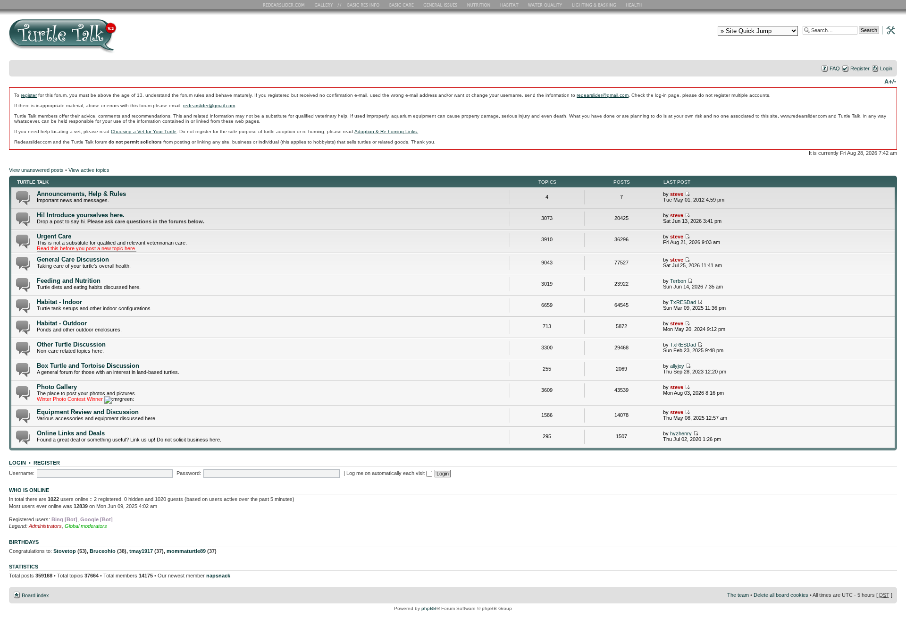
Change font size (890, 80)
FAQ (835, 68)
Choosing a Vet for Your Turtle (143, 131)
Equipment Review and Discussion (88, 411)
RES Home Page (285, 4)
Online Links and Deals (71, 433)
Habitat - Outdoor (62, 323)
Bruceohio (103, 551)
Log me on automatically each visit (386, 473)
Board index (35, 595)
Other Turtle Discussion (71, 344)
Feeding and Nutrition (69, 280)
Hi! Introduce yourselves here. (81, 215)
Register (860, 68)
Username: (21, 473)
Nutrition (479, 4)
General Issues (441, 4)
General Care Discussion (73, 259)
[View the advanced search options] (888, 30)
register (29, 95)
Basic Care (401, 4)
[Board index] (130, 39)
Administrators (45, 526)
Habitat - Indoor (59, 301)
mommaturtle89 (186, 551)
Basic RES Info (361, 4)
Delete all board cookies (781, 595)
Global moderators (86, 526)
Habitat (509, 4)
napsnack (218, 575)
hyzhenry (681, 433)
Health (635, 4)
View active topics (88, 170)
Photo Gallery (57, 386)
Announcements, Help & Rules (81, 193)
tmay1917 (141, 551)
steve (676, 194)
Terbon (678, 281)
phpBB (428, 608)
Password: (188, 473)
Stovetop (64, 551)
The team (738, 595)
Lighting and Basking (595, 4)
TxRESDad (683, 302)
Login (886, 68)
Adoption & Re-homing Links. (386, 131)
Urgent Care (54, 236)
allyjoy (677, 366)
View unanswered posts (36, 170)
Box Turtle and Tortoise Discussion (88, 365)
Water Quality (545, 4)
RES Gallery (326, 4)
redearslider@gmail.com (603, 95)
